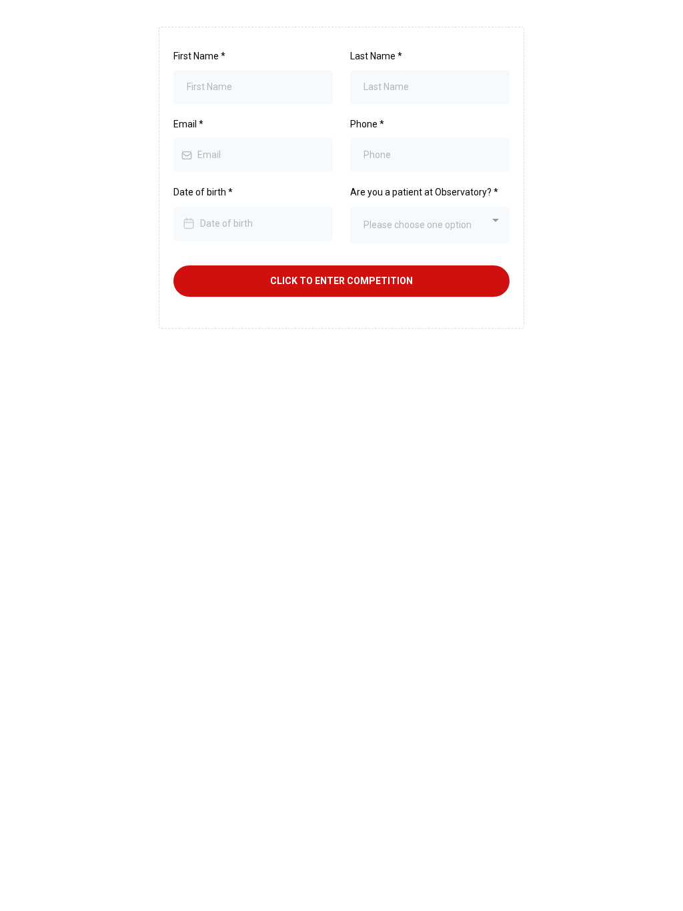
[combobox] (430, 225)
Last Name (376, 56)
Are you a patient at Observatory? (424, 192)
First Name (199, 56)
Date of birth (203, 192)
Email (188, 124)
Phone (367, 124)
